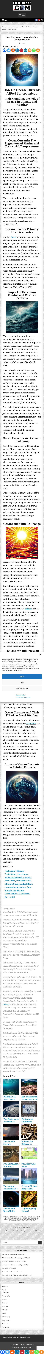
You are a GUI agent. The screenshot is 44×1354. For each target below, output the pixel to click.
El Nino (21, 1217)
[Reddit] (13, 50)
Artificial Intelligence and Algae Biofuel (15, 1265)
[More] (38, 50)
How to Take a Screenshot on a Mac (14, 1261)
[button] (40, 655)
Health (4, 1299)
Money (4, 1310)
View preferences (22, 688)
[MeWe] (25, 50)
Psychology (6, 1320)
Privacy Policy (21, 695)
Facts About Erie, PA (9, 1268)
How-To (5, 1306)
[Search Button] (42, 20)
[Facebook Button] (36, 20)
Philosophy (6, 1317)
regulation (31, 724)
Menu (23, 15)
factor (14, 237)
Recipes (6, 1292)
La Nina (15, 1218)
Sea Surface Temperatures (32, 1219)
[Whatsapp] (34, 50)
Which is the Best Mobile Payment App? (16, 1258)
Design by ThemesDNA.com (22, 1347)
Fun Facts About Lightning (18, 877)
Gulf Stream (36, 1217)
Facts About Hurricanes (16, 874)
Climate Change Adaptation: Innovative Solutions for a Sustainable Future (19, 887)
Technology (6, 1327)
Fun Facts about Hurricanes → (22, 1227)
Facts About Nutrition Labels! (12, 1272)
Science (23, 43)
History (6, 1004)
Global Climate (28, 1217)
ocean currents (23, 1218)
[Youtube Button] (39, 20)
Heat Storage (9, 1218)
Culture (5, 1286)
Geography (6, 1296)
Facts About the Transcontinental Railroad (16, 1275)
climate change (14, 1217)
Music (4, 1313)
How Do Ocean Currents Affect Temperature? (22, 38)
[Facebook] (5, 50)
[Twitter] (9, 50)
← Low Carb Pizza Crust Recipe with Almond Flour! (21, 1231)
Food (4, 1290)
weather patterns (30, 1220)
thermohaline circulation (16, 1220)
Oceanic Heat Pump (17, 1219)
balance (28, 609)
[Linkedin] (17, 50)
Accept (22, 676)
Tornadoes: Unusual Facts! (18, 881)
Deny (22, 682)
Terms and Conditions (23, 697)
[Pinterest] (21, 50)
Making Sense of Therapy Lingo (13, 1254)
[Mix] (30, 50)
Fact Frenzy (8, 1337)
